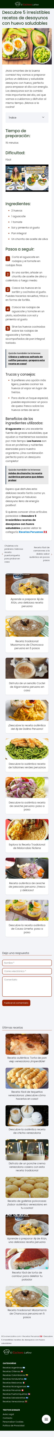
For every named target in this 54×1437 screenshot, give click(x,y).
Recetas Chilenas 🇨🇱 (13, 1371)
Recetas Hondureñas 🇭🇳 (14, 1379)
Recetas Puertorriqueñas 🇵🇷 (16, 1394)
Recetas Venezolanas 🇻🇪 (15, 1401)
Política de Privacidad (13, 1425)
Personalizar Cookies (13, 1421)
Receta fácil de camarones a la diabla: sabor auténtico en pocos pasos (39, 554)
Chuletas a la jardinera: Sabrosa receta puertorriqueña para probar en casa (13, 553)
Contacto (7, 1418)
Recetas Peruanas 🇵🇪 (13, 1390)
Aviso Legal (8, 1414)
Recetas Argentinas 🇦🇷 (14, 1367)
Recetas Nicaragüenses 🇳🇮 (16, 1386)
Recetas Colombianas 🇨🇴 (15, 1375)
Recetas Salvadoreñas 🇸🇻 (15, 1397)
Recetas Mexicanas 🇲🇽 (14, 1382)
